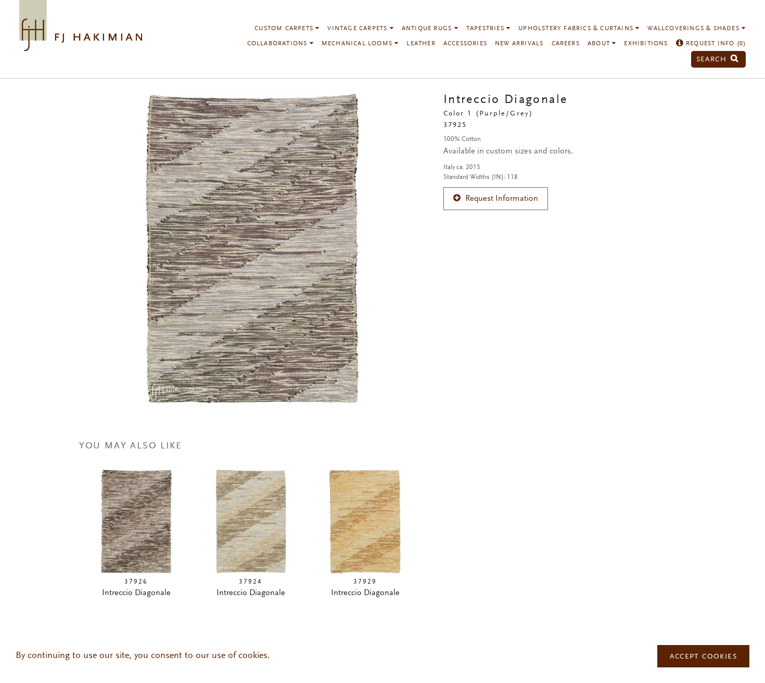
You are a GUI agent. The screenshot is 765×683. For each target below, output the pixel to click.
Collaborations (278, 44)
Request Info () (715, 44)
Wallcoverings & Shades (694, 28)
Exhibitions (646, 44)
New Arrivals (519, 44)
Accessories (465, 44)
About (600, 44)
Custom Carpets (284, 28)
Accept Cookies (703, 657)
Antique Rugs (428, 28)
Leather (420, 44)
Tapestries (486, 28)
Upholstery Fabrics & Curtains (576, 28)
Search (713, 59)
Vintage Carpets (358, 28)
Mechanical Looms (358, 44)
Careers (566, 44)
